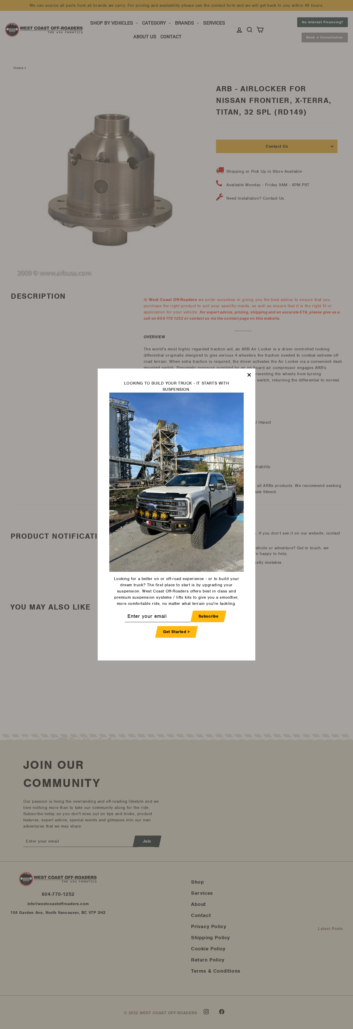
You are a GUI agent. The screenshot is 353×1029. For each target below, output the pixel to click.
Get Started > (176, 631)
